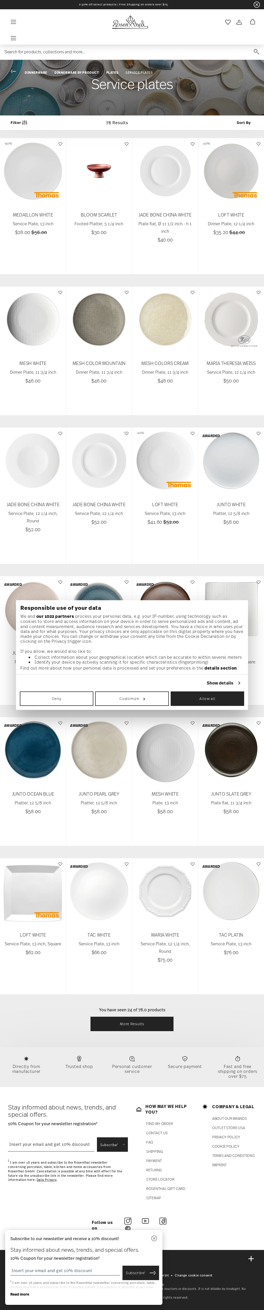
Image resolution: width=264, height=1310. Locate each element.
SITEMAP (153, 1197)
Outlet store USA (228, 1127)
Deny (56, 698)
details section (220, 668)
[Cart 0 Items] (251, 22)
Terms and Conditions (233, 1155)
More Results (132, 1023)
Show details (220, 682)
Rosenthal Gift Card (165, 1188)
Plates (112, 72)
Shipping (154, 1151)
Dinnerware (36, 72)
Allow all (207, 698)
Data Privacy (47, 1180)
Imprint (219, 1164)
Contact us (157, 1132)
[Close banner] (257, 5)
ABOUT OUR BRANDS (229, 1118)
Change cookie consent (193, 1275)
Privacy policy (226, 1136)
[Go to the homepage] (130, 22)
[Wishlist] (60, 146)
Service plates (139, 73)
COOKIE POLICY (225, 1146)
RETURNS (154, 1169)
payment (154, 1160)
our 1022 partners (55, 616)
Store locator (160, 1179)
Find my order (159, 1123)
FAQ (149, 1142)
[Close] (154, 1238)
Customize (129, 698)
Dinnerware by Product (76, 72)
